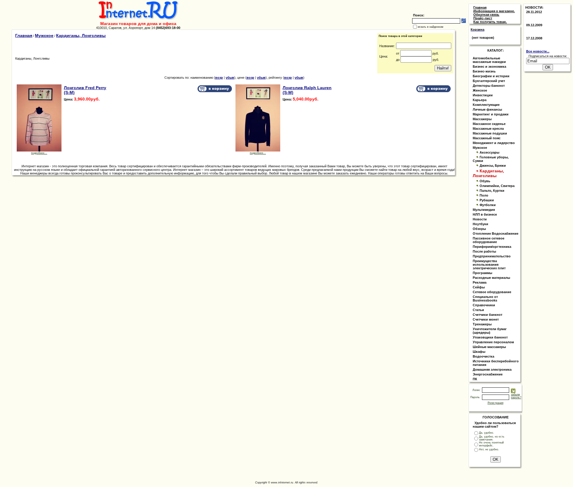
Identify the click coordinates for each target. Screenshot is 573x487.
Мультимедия (484, 209)
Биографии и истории (491, 76)
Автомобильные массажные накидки (489, 60)
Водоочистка (483, 356)
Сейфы (479, 287)
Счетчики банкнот (487, 314)
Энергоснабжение (488, 374)
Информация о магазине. (494, 11)
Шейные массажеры (489, 347)
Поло (484, 195)
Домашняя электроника (492, 369)
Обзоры (479, 229)
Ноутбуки (480, 224)
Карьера (479, 100)
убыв (230, 77)
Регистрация (495, 402)
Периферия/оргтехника (492, 246)
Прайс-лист (482, 18)
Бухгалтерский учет (489, 81)
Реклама (479, 282)
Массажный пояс (486, 138)
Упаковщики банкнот (490, 337)
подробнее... (39, 152)
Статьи (478, 310)
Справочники (484, 305)
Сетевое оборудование (492, 292)
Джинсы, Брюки (493, 165)
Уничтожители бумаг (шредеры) (490, 330)
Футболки (488, 205)
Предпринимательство (492, 256)
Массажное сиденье (489, 124)
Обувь (485, 181)
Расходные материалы (491, 277)
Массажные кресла (488, 128)
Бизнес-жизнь (484, 71)
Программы (482, 273)
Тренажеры (482, 324)
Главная (23, 35)
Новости (480, 219)
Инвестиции (483, 95)
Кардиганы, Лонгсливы (81, 35)
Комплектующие (486, 104)
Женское (480, 90)
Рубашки (487, 200)
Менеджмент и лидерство (494, 143)
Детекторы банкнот (489, 85)
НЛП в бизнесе (485, 214)
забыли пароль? (516, 396)
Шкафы (479, 351)
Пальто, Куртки (492, 190)
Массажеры (482, 119)
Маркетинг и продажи (491, 114)
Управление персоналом (493, 342)
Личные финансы (487, 109)
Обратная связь (486, 14)
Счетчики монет (486, 319)
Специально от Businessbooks (485, 298)
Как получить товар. (490, 22)
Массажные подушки (490, 133)
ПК (475, 379)
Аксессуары (489, 152)
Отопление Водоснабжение (495, 233)
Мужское (44, 35)
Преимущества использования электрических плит (489, 264)
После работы (484, 251)
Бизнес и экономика (489, 66)
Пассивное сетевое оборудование (488, 240)
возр (219, 77)
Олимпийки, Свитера (497, 186)
